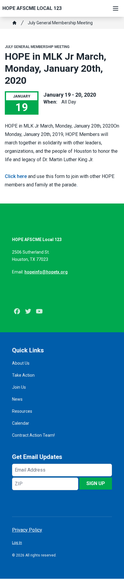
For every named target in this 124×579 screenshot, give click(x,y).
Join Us (19, 387)
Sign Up (95, 483)
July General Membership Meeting (60, 22)
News (17, 399)
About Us (20, 363)
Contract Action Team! (33, 435)
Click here (16, 176)
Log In (17, 543)
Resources (22, 411)
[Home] (14, 22)
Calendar (20, 423)
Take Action (23, 375)
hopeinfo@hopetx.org (46, 272)
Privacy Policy (27, 530)
